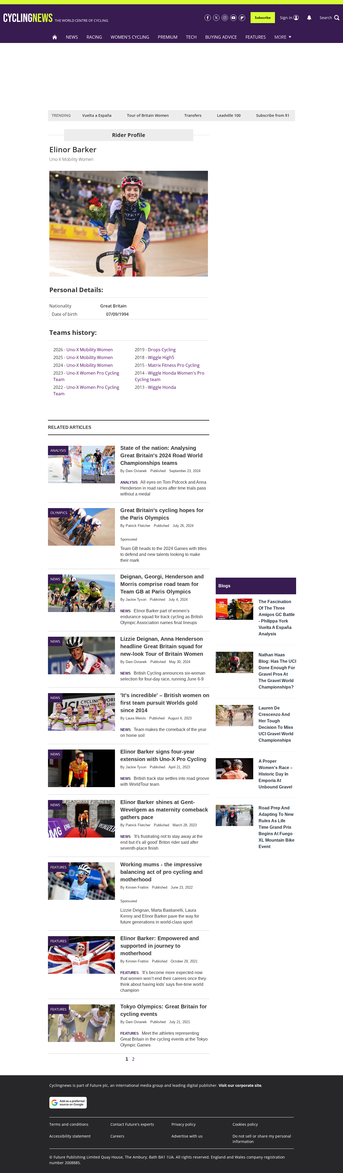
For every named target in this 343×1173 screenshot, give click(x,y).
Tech (191, 37)
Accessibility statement (70, 1136)
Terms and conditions (68, 1124)
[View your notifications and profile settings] (309, 17)
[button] (330, 17)
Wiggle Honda (162, 387)
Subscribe (263, 17)
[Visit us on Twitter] (216, 18)
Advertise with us (187, 1136)
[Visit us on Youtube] (233, 18)
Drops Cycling (162, 350)
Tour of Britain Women (148, 115)
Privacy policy (184, 1124)
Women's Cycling (130, 37)
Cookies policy (245, 1124)
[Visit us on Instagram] (225, 18)
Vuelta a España (96, 115)
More (280, 37)
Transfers (193, 115)
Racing (94, 37)
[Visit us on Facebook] (207, 18)
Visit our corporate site (240, 1085)
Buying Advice (221, 37)
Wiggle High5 (161, 357)
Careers (117, 1136)
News (72, 37)
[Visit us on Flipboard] (242, 18)
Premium (167, 37)
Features (255, 37)
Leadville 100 (229, 115)
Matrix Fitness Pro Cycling (174, 365)
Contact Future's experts (132, 1124)
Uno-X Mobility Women (89, 350)
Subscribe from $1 (272, 115)
